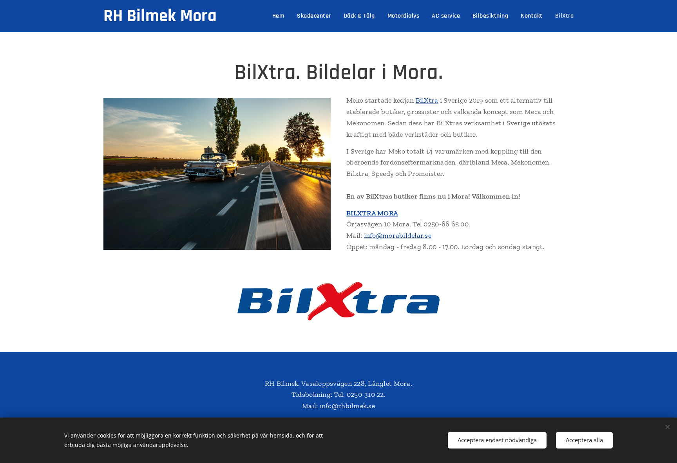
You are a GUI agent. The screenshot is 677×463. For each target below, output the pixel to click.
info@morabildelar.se (397, 235)
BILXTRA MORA (372, 213)
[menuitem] (280, 16)
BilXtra (427, 100)
